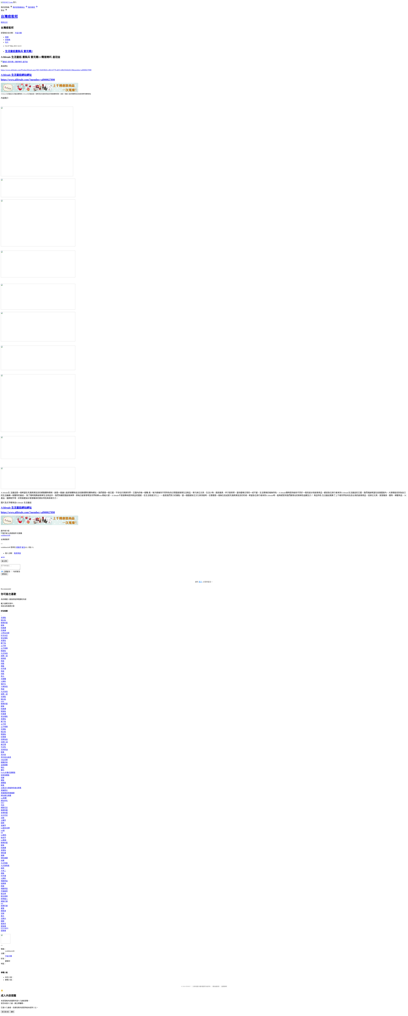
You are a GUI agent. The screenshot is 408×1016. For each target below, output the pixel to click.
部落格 (7, 40)
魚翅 (2, 689)
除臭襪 (3, 628)
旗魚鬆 (3, 658)
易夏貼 (3, 640)
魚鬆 (2, 661)
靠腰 (2, 778)
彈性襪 (3, 853)
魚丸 (2, 676)
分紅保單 (4, 760)
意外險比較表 (6, 757)
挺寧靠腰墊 (5, 775)
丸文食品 (4, 653)
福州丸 (3, 684)
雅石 (2, 767)
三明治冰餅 (5, 633)
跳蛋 (2, 886)
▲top (3, 557)
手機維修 (4, 891)
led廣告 (3, 835)
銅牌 (2, 823)
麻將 (2, 868)
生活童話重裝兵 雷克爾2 (19, 51)
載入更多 (4, 561)
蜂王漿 (3, 744)
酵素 (2, 752)
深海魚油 (4, 749)
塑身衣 (3, 924)
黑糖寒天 (4, 790)
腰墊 (2, 780)
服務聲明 (224, 986)
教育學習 (17, 553)
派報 (2, 818)
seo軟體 (3, 798)
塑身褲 (3, 926)
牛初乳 (3, 747)
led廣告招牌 (5, 828)
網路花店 (4, 808)
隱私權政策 (215, 986)
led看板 (3, 840)
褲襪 (2, 855)
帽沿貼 (3, 620)
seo (2, 903)
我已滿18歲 (5, 1012)
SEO (2, 803)
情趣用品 (4, 881)
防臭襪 (3, 630)
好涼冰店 (4, 635)
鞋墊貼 (3, 651)
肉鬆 (2, 663)
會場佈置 (4, 813)
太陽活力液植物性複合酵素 (11, 788)
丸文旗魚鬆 (5, 866)
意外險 (3, 755)
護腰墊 (3, 783)
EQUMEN (4, 928)
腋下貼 (3, 643)
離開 (12, 1012)
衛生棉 (3, 894)
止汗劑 (3, 646)
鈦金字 (3, 837)
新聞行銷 (4, 906)
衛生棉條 (4, 896)
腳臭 (2, 625)
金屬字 (3, 825)
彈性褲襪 (4, 858)
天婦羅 (3, 679)
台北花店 (4, 815)
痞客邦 (18, 547)
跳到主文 (4, 22)
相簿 (6, 37)
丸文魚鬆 (4, 863)
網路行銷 (4, 901)
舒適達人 (4, 899)
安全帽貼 (4, 638)
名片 (6, 42)
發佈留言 (4, 574)
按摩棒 (3, 883)
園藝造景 (4, 762)
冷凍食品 (4, 686)
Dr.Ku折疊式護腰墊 (8, 772)
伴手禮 (3, 669)
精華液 (3, 911)
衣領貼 (3, 618)
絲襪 (2, 860)
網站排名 (4, 800)
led (2, 832)
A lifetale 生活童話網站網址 (16, 75)
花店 (2, 805)
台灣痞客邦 (9, 16)
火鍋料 (3, 681)
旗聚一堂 (4, 656)
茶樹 (2, 913)
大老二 (3, 871)
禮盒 (2, 666)
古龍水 (3, 918)
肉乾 (2, 674)
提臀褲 (3, 931)
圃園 (2, 921)
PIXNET (188, 986)
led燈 (3, 830)
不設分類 (18, 33)
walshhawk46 (5, 535)
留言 (23, 547)
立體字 (3, 820)
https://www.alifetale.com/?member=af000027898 (28, 79)
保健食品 (4, 739)
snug (2, 701)
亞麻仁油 (4, 742)
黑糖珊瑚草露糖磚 (7, 793)
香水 (2, 916)
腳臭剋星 (4, 623)
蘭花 (2, 770)
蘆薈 (2, 908)
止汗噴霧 (4, 648)
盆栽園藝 (4, 765)
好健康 (3, 737)
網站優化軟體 (6, 795)
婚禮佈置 (4, 810)
